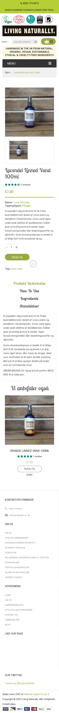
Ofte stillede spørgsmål (19, 610)
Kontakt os (11, 615)
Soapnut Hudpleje (15, 548)
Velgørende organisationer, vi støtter (27, 557)
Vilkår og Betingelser (17, 572)
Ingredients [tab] (29, 298)
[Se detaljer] (44, 469)
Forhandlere (12, 562)
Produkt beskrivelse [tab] (29, 283)
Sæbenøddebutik (14, 605)
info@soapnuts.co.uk (20, 515)
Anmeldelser (12, 620)
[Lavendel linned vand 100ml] (18, 150)
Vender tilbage (13, 577)
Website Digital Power (35, 694)
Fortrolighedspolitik (17, 567)
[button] (12, 184)
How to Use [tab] (29, 290)
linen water (17, 268)
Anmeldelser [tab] (29, 306)
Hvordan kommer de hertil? (20, 543)
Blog (7, 625)
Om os (8, 533)
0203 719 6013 (31, 3)
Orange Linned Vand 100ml (29, 450)
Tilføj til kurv (29, 470)
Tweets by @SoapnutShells (19, 683)
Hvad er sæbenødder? (17, 538)
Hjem (7, 72)
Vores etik (10, 553)
